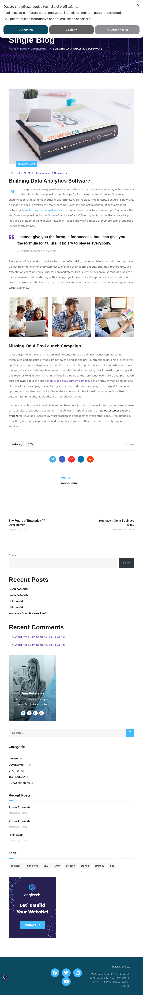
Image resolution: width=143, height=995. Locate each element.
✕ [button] (138, 5)
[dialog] (71, 19)
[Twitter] (52, 459)
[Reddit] (90, 459)
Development (40, 48)
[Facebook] (62, 459)
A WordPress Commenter (28, 637)
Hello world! (16, 601)
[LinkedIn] (81, 459)
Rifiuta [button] (73, 30)
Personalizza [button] (118, 30)
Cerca (12, 555)
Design (13, 758)
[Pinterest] (71, 459)
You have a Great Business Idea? (27, 613)
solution (70, 865)
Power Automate (19, 589)
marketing (16, 444)
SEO (30, 444)
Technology (17, 777)
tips (112, 865)
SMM (57, 865)
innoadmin (42, 173)
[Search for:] (71, 733)
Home (12, 48)
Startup (14, 771)
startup (85, 865)
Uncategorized (19, 783)
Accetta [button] (27, 30)
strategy (99, 865)
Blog (23, 48)
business (16, 865)
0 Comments (59, 173)
